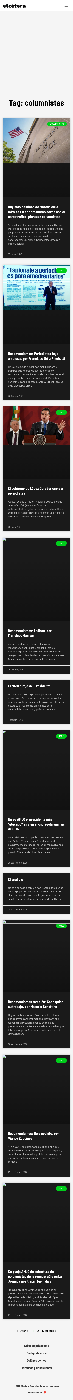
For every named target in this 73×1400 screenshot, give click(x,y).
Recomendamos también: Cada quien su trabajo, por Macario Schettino (35, 1004)
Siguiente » (49, 1330)
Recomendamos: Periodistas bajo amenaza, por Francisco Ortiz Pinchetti (36, 355)
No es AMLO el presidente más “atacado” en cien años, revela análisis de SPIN (36, 824)
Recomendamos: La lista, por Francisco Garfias (30, 633)
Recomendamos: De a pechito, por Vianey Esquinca (33, 1135)
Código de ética (37, 1353)
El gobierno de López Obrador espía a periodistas (35, 490)
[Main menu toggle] (66, 6)
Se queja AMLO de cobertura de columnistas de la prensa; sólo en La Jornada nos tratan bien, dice (35, 1276)
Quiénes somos (36, 1360)
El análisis (15, 879)
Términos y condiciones (36, 1368)
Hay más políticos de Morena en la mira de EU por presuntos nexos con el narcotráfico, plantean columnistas (36, 211)
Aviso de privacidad (36, 1346)
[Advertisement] (36, 49)
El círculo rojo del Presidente (29, 686)
